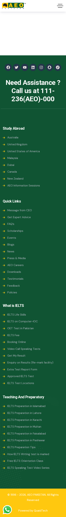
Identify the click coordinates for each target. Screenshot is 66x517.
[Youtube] (24, 67)
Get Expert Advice (19, 217)
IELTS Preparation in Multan (24, 426)
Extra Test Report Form (22, 369)
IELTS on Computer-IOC (22, 321)
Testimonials (15, 279)
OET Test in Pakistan (20, 328)
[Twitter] (16, 67)
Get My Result (16, 355)
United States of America (23, 151)
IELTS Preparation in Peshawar (26, 440)
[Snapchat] (49, 67)
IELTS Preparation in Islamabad (26, 406)
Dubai (10, 165)
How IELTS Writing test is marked (28, 454)
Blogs (10, 244)
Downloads (14, 272)
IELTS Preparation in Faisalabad (26, 433)
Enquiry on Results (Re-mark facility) (30, 362)
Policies (12, 292)
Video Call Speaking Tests (23, 349)
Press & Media (16, 258)
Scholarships (15, 231)
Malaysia (12, 158)
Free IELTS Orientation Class (25, 461)
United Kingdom (17, 144)
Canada (12, 172)
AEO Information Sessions (23, 185)
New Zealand (15, 178)
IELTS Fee (13, 335)
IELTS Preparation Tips (21, 447)
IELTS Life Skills (16, 315)
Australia (12, 137)
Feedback (13, 286)
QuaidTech (41, 510)
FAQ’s (10, 224)
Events (11, 238)
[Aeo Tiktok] (57, 67)
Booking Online (16, 342)
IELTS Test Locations (20, 383)
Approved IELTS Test (20, 376)
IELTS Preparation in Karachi (24, 420)
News (10, 251)
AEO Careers (15, 265)
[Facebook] (8, 67)
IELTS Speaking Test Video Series (28, 468)
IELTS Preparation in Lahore (24, 413)
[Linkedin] (33, 67)
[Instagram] (41, 67)
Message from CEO (19, 210)
